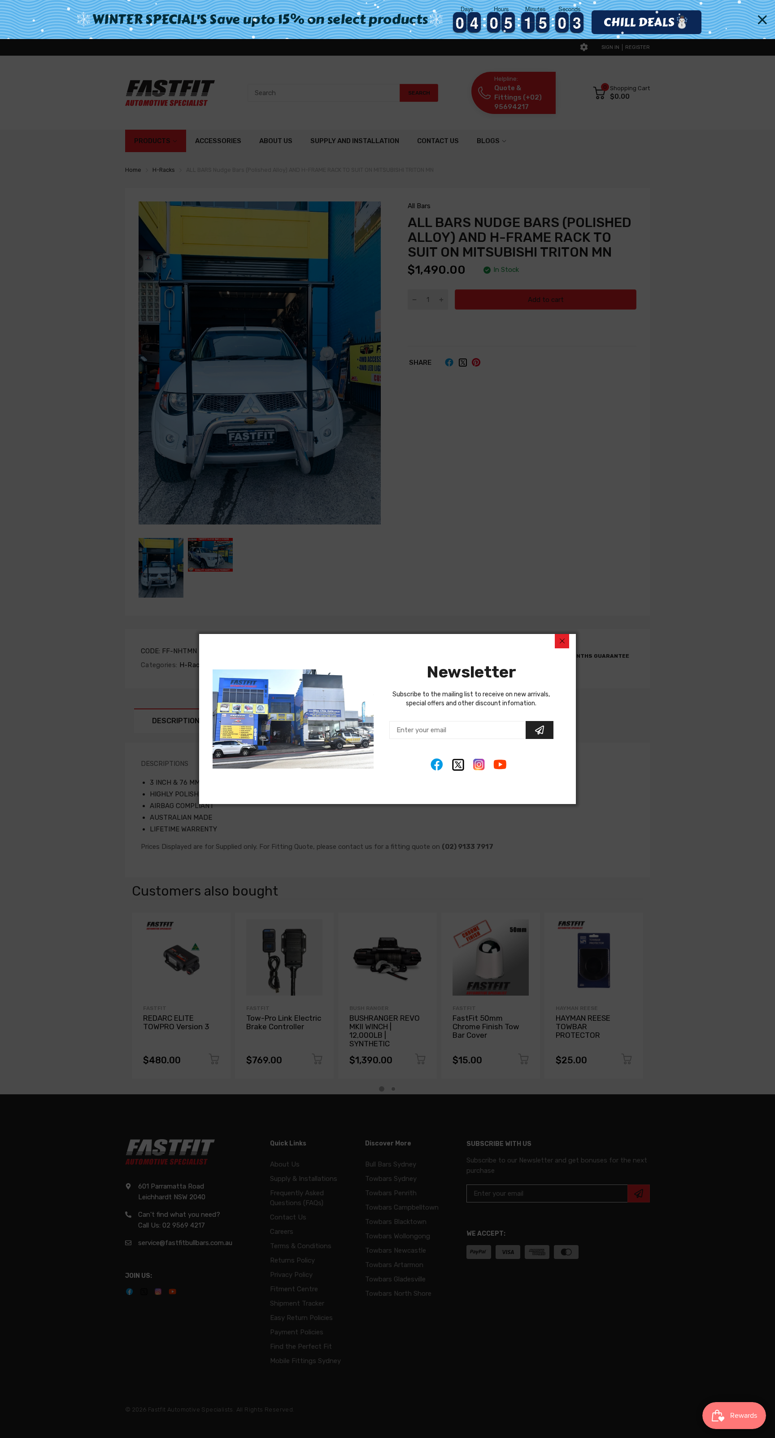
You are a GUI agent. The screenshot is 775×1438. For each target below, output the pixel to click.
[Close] (562, 641)
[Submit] (539, 730)
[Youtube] (500, 765)
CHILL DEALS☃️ (646, 22)
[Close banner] (762, 19)
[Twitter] (458, 765)
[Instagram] (479, 765)
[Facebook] (437, 765)
